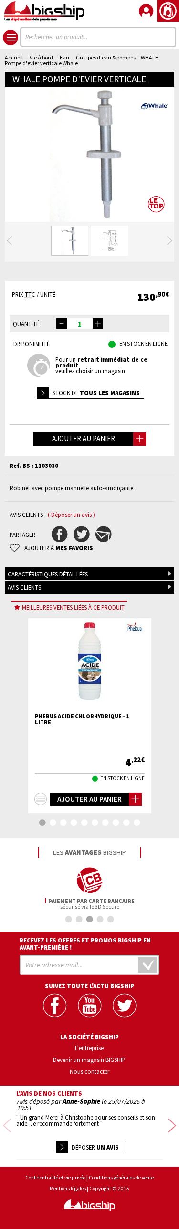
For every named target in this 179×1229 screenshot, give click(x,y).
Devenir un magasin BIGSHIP (89, 1059)
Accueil (14, 57)
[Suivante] (169, 241)
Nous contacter (89, 1071)
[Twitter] (124, 1005)
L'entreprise (89, 1047)
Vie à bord (41, 57)
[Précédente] (9, 241)
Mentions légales (68, 1188)
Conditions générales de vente (121, 1177)
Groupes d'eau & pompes (106, 57)
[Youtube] (89, 1005)
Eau (64, 57)
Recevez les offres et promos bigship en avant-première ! (85, 944)
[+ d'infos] (40, 799)
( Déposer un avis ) (71, 515)
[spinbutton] (80, 323)
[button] (98, 323)
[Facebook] (54, 1005)
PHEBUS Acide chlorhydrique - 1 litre (82, 719)
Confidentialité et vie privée (55, 1177)
